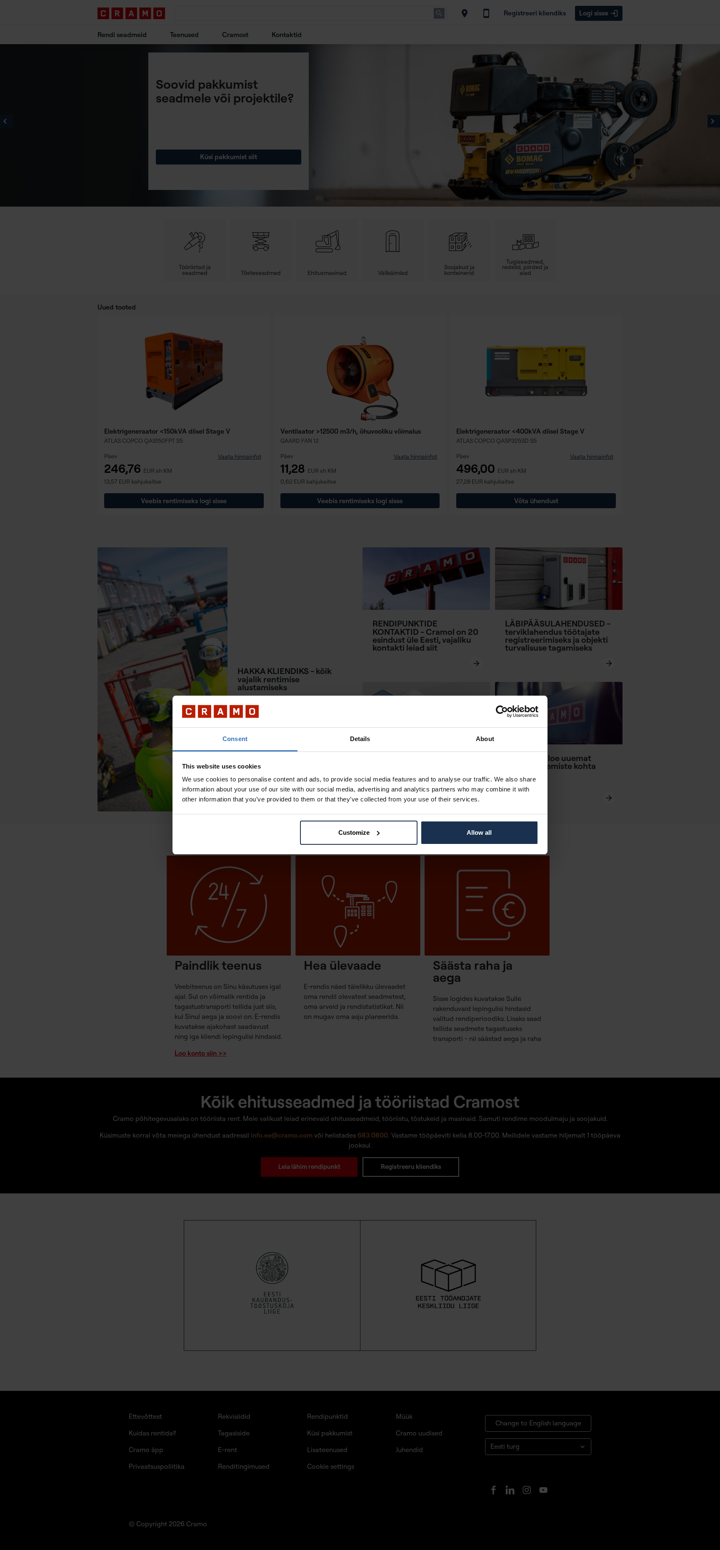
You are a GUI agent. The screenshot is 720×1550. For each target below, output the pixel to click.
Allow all (479, 832)
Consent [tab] (235, 738)
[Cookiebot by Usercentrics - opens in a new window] (501, 711)
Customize (354, 832)
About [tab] (485, 738)
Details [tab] (360, 738)
